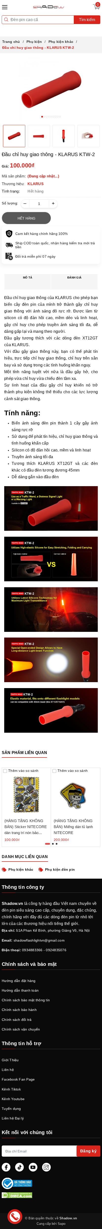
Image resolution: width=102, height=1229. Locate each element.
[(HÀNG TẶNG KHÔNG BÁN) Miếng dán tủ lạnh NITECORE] (75, 792)
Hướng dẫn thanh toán (20, 990)
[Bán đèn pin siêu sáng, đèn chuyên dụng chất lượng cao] (49, 7)
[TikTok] (19, 1167)
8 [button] (57, 116)
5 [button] (51, 116)
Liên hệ (8, 1070)
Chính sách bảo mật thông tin (26, 1000)
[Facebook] (6, 1167)
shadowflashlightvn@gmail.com (39, 940)
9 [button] (60, 116)
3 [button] (46, 116)
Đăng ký (88, 1151)
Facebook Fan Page (18, 1079)
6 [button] (53, 116)
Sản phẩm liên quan (24, 753)
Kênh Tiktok (11, 1089)
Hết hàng (26, 218)
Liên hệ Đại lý (13, 1118)
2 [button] (44, 116)
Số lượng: (10, 203)
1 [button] (42, 116)
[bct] (50, 1183)
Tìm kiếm (87, 20)
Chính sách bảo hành (19, 1010)
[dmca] (51, 1195)
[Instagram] (46, 1167)
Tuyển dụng (11, 1109)
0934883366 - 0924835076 (44, 950)
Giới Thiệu (10, 1060)
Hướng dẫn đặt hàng (19, 981)
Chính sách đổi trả (17, 1020)
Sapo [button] (61, 1224)
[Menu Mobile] (6, 6)
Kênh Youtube (13, 1099)
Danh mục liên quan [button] (25, 857)
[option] (51, 89)
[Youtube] (33, 1167)
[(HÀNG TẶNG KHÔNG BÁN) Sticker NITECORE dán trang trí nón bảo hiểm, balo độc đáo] (26, 792)
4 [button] (49, 116)
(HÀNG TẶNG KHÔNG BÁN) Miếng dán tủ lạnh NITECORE (73, 827)
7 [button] (55, 116)
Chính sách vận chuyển (21, 1029)
